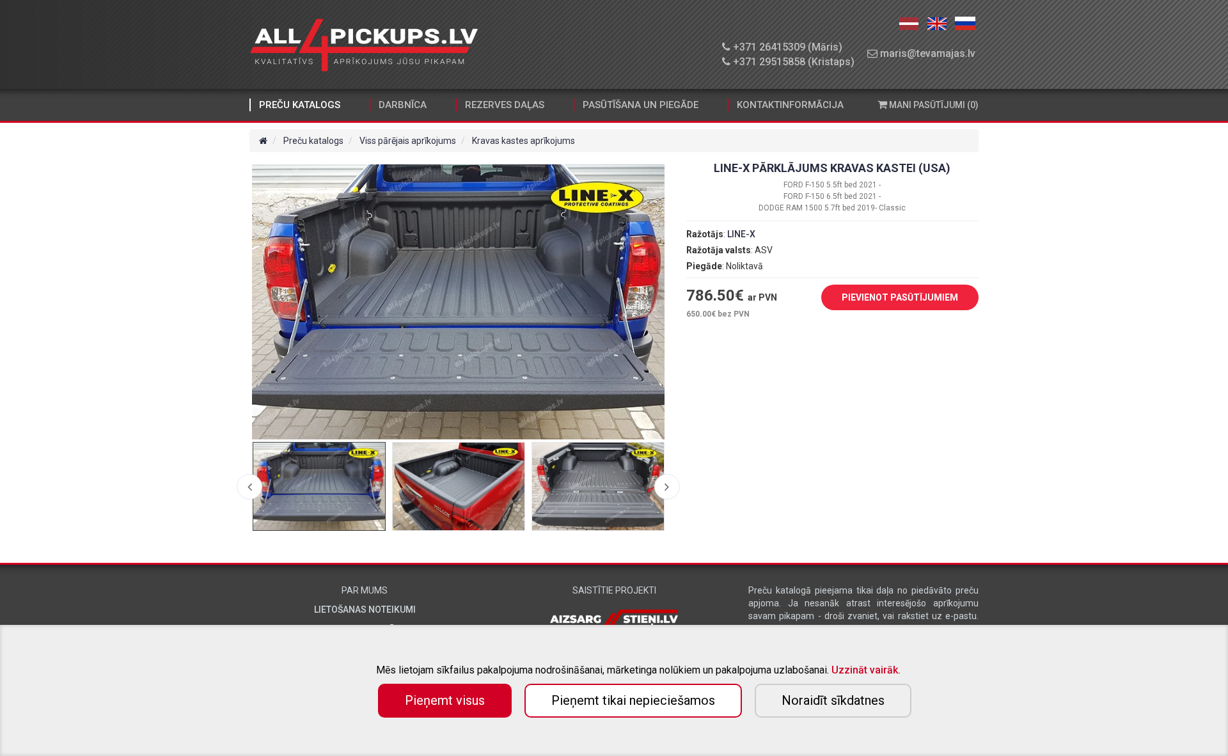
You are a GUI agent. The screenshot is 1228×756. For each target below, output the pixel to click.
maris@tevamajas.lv (926, 53)
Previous (249, 487)
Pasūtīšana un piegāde (640, 105)
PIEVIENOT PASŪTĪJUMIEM (900, 297)
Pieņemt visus (445, 700)
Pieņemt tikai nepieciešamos (633, 700)
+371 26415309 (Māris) (786, 47)
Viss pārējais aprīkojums (407, 141)
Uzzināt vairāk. (866, 670)
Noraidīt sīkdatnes (833, 700)
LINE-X (741, 234)
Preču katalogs (299, 105)
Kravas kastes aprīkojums (523, 141)
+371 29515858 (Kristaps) (792, 62)
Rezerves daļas (504, 105)
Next (667, 487)
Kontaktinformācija (790, 105)
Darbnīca (403, 105)
